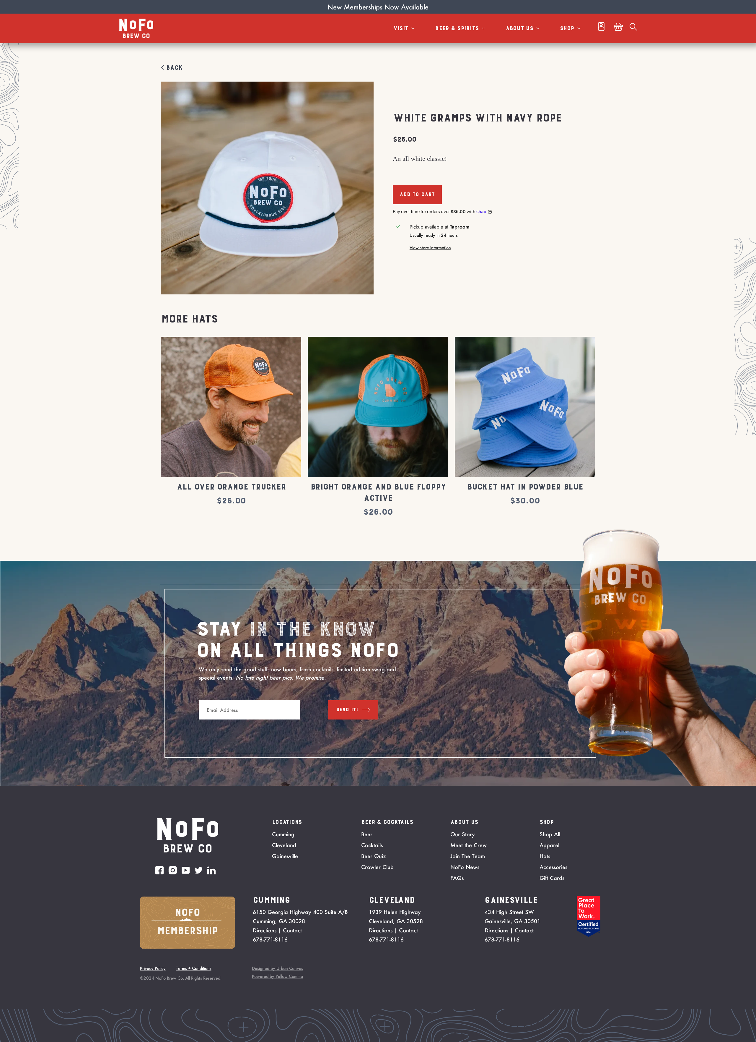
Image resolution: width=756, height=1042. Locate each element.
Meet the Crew (468, 845)
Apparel (549, 845)
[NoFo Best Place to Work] (588, 935)
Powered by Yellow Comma (277, 976)
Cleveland (284, 845)
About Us (520, 28)
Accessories (553, 867)
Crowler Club (377, 867)
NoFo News (464, 867)
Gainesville (285, 856)
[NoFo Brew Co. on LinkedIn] (211, 870)
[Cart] (618, 28)
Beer (366, 834)
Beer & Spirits (457, 28)
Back (173, 68)
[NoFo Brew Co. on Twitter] (198, 870)
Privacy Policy (153, 968)
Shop (568, 28)
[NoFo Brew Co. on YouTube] (186, 870)
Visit (401, 28)
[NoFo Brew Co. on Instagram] (172, 870)
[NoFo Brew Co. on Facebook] (159, 870)
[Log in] (601, 28)
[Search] (633, 28)
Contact (292, 930)
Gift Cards (552, 877)
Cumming (283, 834)
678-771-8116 (270, 939)
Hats (545, 856)
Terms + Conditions (193, 968)
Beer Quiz (373, 856)
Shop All (550, 834)
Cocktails (372, 845)
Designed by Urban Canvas (277, 968)
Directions (264, 930)
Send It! (347, 709)
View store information (430, 247)
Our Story (462, 834)
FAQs (457, 877)
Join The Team (467, 856)
